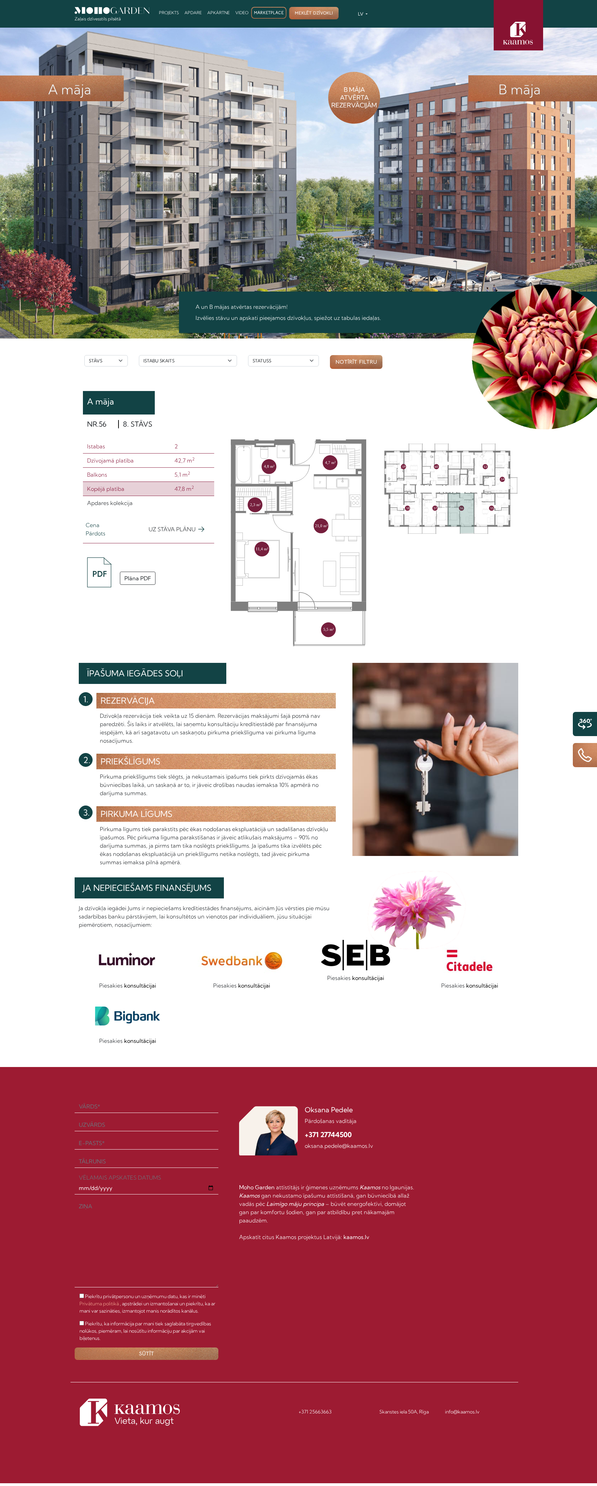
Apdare (193, 12)
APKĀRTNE (218, 12)
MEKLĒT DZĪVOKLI (314, 13)
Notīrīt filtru (356, 362)
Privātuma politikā (99, 1304)
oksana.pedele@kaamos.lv (339, 1145)
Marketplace (269, 12)
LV (361, 14)
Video (241, 12)
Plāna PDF (137, 578)
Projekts (169, 12)
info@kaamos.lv (462, 1412)
